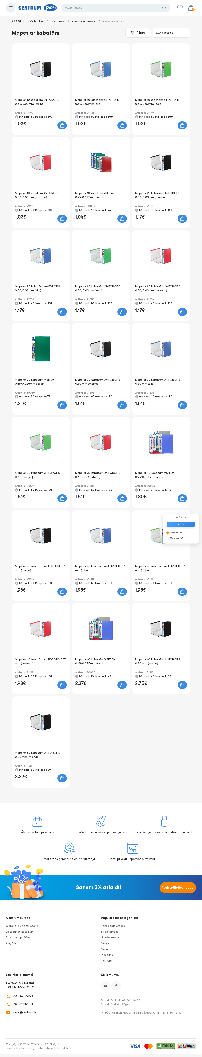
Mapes (105, 949)
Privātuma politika (18, 937)
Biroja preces (58, 20)
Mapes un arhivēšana (84, 20)
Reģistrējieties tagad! (178, 887)
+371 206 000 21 (23, 996)
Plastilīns (107, 954)
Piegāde (11, 943)
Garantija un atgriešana (22, 925)
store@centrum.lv (24, 1012)
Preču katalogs (35, 20)
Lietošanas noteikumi (20, 931)
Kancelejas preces (113, 925)
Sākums (16, 20)
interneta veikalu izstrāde (54, 1048)
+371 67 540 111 (22, 1004)
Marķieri (106, 943)
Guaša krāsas (110, 937)
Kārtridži (106, 960)
